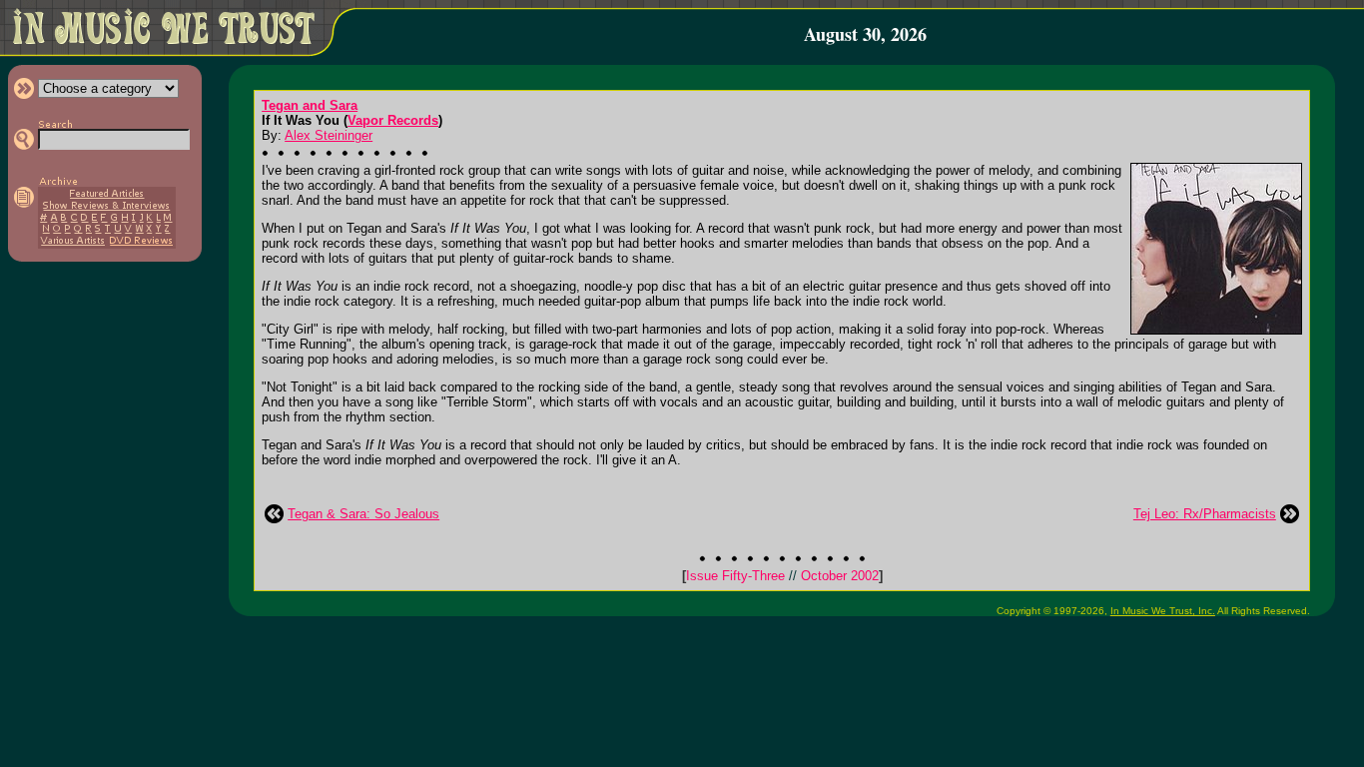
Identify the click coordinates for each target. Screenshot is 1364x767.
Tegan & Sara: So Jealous (363, 513)
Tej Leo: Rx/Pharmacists (1204, 513)
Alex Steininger (328, 135)
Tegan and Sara (309, 105)
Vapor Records (392, 120)
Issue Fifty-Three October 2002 (782, 575)
